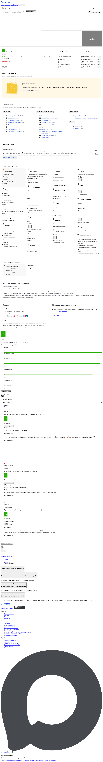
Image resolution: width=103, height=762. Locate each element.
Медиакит (3, 556)
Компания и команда (9, 614)
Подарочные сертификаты (11, 635)
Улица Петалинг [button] (12, 127)
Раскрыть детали (9, 426)
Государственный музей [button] (47, 124)
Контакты (6, 615)
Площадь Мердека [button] (12, 129)
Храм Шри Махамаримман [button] (14, 131)
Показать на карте (30, 11)
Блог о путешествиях (9, 626)
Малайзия (6, 560)
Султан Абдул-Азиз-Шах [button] (81, 115)
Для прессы (7, 618)
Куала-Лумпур (8, 562)
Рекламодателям (8, 646)
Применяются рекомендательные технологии (43, 760)
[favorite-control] (89, 12)
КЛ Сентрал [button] (77, 126)
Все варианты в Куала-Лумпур (9, 5)
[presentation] (51, 401)
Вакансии (6, 616)
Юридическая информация (11, 629)
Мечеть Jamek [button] (11, 124)
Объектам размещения (10, 640)
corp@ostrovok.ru (63, 311)
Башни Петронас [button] (12, 118)
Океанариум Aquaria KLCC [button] (14, 115)
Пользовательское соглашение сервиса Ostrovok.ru (17, 632)
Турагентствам (8, 642)
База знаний (7, 623)
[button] (21, 31)
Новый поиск (21, 5)
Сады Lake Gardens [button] (45, 127)
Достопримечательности (45, 111)
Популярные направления (11, 628)
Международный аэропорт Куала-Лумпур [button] (85, 118)
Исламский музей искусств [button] (47, 118)
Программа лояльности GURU (12, 633)
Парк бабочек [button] (44, 120)
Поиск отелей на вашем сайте (12, 645)
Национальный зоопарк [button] (47, 135)
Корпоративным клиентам (11, 643)
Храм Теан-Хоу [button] (45, 129)
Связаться (9, 556)
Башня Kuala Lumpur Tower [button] (14, 122)
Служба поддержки (9, 625)
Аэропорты (74, 111)
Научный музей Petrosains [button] (14, 120)
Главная (6, 559)
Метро (72, 122)
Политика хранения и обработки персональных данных (16, 760)
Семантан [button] (77, 128)
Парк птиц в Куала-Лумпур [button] (48, 122)
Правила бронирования (10, 631)
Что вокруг (6, 111)
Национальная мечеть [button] (46, 115)
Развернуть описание (10, 157)
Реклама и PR (7, 647)
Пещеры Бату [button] (44, 137)
